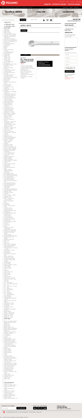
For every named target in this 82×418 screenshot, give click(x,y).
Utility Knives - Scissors (9, 277)
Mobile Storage (7, 262)
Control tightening (8, 61)
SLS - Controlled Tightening (10, 283)
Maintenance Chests (9, 303)
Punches (6, 73)
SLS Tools (6, 281)
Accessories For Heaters (9, 357)
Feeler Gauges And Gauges (10, 160)
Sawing (5, 275)
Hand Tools (7, 28)
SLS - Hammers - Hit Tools (10, 286)
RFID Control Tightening (10, 244)
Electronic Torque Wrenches (8, 66)
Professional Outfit (8, 192)
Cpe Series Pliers (8, 208)
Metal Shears (7, 273)
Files (5, 269)
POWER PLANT (7, 53)
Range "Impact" (7, 311)
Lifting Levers (7, 374)
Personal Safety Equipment (10, 190)
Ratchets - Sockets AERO (10, 35)
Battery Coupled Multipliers (10, 321)
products (65, 7)
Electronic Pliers (8, 84)
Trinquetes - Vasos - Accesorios (9, 307)
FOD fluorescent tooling (10, 34)
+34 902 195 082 (62, 407)
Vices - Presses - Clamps (10, 195)
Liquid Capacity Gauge (9, 163)
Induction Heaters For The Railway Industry (10, 359)
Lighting (6, 143)
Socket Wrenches (8, 103)
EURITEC (6, 347)
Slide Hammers (7, 234)
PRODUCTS (7, 22)
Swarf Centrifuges (8, 370)
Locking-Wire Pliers (8, 217)
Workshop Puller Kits (9, 239)
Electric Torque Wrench (9, 341)
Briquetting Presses (8, 369)
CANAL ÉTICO (39, 412)
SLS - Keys (6, 287)
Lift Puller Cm (7, 335)
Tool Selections (7, 295)
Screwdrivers (7, 204)
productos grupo (59, 4)
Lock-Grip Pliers (8, 216)
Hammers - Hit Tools (9, 112)
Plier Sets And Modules (9, 219)
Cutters (6, 336)
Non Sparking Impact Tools (10, 175)
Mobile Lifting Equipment (10, 137)
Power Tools (7, 222)
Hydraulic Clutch (8, 136)
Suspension (7, 55)
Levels (5, 162)
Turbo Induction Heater (9, 365)
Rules (5, 168)
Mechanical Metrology (9, 167)
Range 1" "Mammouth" (9, 312)
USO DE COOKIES (32, 412)
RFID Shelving (7, 252)
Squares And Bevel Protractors (8, 171)
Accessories (7, 62)
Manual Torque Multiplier (10, 148)
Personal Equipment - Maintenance (9, 186)
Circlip (5, 207)
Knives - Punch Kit (8, 271)
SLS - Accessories (8, 282)
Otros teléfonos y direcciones (64, 408)
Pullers (5, 226)
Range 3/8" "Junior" (8, 317)
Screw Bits (6, 203)
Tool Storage (7, 263)
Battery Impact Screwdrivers (10, 328)
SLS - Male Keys (8, 288)
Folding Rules (7, 161)
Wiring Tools (7, 79)
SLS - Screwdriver (8, 293)
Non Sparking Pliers (8, 176)
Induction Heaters (8, 356)
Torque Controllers (8, 67)
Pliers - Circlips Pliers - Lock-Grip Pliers (9, 199)
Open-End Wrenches (9, 101)
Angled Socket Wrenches (10, 94)
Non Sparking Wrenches (10, 183)
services (76, 7)
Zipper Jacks (7, 377)
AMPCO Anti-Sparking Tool (10, 40)
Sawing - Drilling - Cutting (10, 264)
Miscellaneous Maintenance (10, 189)
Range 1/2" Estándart (9, 313)
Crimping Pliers (7, 71)
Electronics (6, 80)
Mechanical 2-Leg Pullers (10, 229)
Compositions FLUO (9, 108)
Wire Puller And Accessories (10, 77)
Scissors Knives (7, 276)
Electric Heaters (7, 350)
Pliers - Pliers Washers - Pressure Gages (9, 115)
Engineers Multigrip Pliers (10, 213)
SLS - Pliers (6, 291)
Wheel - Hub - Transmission (7, 57)
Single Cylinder (7, 397)
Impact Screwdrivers (9, 201)
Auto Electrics (7, 44)
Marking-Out (7, 164)
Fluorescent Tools (8, 107)
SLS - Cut (6, 285)
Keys (5, 202)
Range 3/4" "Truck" (8, 316)
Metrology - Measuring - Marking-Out (9, 151)
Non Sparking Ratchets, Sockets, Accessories (9, 178)
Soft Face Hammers (8, 131)
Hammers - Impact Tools (10, 127)
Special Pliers (7, 220)
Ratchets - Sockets (8, 139)
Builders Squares (8, 157)
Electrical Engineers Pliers (10, 210)
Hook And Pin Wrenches (10, 97)
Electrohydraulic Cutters (9, 339)
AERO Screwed (7, 32)
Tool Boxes (6, 305)
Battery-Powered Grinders (10, 332)
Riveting (6, 193)
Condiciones (67, 78)
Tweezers (6, 90)
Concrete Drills (7, 268)
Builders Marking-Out (9, 156)
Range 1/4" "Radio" (8, 315)
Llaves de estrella (8, 98)
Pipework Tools (7, 191)
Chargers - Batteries (8, 333)
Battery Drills (7, 326)
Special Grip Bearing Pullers (10, 235)
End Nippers (7, 211)
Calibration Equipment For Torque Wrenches (10, 343)
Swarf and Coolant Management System (9, 367)
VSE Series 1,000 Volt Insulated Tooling (9, 75)
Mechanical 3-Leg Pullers (10, 231)
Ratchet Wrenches (8, 102)
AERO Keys (6, 30)
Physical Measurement (9, 72)
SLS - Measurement (8, 289)
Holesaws (6, 270)
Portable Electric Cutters (9, 340)
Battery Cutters (7, 338)
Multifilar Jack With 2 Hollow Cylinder (9, 393)
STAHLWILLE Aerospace (9, 38)
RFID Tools (6, 240)
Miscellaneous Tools (9, 86)
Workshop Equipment (9, 43)
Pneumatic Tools (10, 26)
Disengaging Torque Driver (10, 64)
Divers (5, 48)
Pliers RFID (6, 243)
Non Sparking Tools (8, 173)
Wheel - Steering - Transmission (8, 141)
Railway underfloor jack (9, 394)
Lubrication (6, 187)
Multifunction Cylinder (9, 391)
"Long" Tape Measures (9, 152)
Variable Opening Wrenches (8, 105)
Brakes (5, 47)
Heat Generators (8, 352)
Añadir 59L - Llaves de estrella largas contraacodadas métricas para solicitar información (44, 63)
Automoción (7, 42)
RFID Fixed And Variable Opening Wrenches (9, 246)
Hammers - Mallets (8, 128)
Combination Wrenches (9, 95)
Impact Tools (7, 130)
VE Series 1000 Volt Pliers (10, 221)
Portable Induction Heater (10, 363)
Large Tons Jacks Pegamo (10, 385)
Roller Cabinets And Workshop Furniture (9, 257)
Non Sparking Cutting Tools (10, 174)
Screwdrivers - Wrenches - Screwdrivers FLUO (10, 122)
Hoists (5, 353)
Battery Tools (7, 324)
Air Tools (6, 223)
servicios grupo (74, 4)
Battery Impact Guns (9, 327)
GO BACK (24, 30)
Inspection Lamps (8, 144)
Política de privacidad (69, 77)
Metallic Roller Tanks (9, 375)
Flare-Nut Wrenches (9, 96)
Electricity (6, 68)
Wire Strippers (7, 78)
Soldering (6, 88)
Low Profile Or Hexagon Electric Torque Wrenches (10, 346)
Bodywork (6, 46)
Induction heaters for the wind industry (10, 361)
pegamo (47, 4)
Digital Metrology (8, 158)
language (78, 1)
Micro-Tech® (7, 85)
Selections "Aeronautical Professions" (9, 37)
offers (71, 7)
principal (62, 1)
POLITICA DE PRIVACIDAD (23, 412)
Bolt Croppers (7, 265)
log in (67, 1)
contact (72, 1)
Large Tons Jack (8, 383)
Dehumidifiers (7, 348)
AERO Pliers (7, 31)
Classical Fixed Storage (9, 258)
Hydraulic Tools (10, 24)
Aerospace (6, 29)
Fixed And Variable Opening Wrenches (8, 110)
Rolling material (7, 297)
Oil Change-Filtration (9, 52)
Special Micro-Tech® (9, 89)
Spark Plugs (7, 54)
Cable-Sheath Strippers (9, 70)
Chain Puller (7, 334)
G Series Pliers (7, 214)
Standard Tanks (7, 376)
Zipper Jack (7, 378)
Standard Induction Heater (10, 364)
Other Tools (7, 318)
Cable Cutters (7, 267)
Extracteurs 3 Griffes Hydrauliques (8, 228)
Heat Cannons (7, 351)
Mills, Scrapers (7, 274)
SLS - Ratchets (7, 292)
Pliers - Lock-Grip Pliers (9, 205)
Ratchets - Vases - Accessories (8, 117)
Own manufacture (9, 382)
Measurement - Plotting (9, 113)
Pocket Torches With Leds (10, 146)
